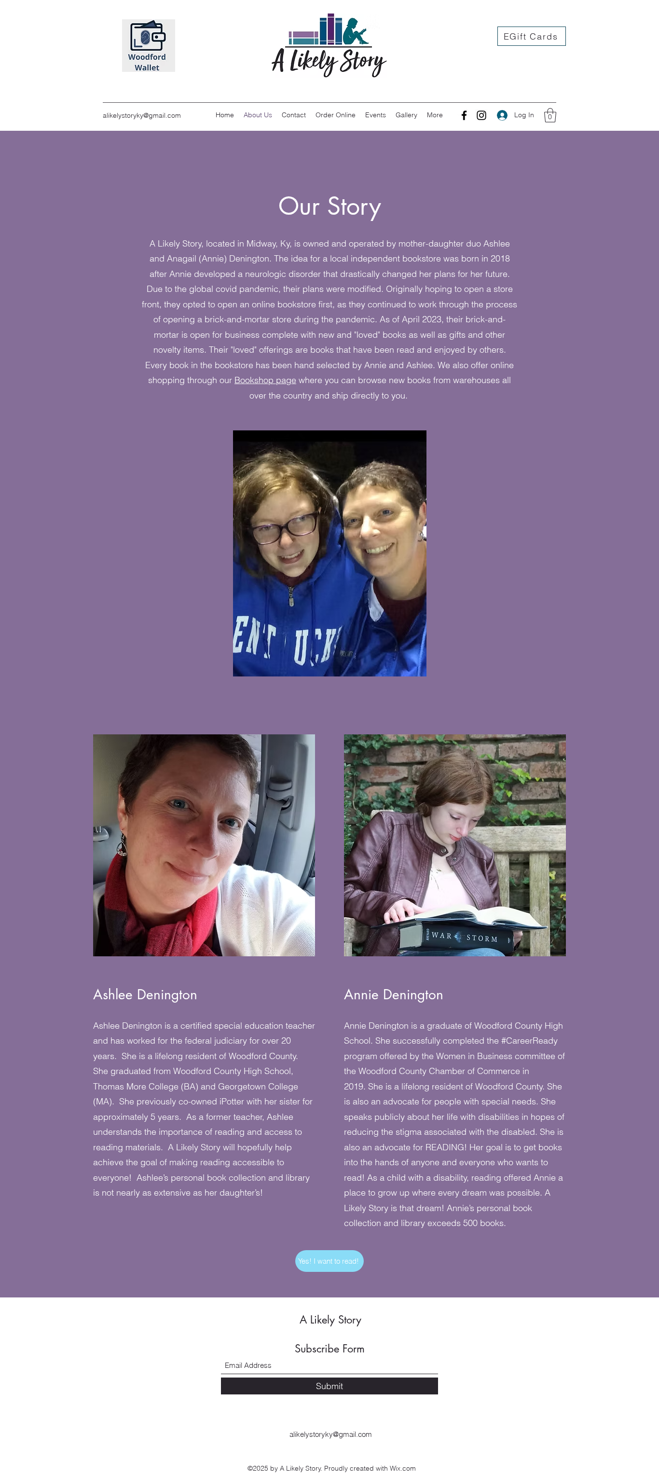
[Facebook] (464, 115)
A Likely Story (330, 1319)
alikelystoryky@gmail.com (142, 115)
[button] (550, 115)
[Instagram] (481, 115)
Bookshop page (265, 380)
